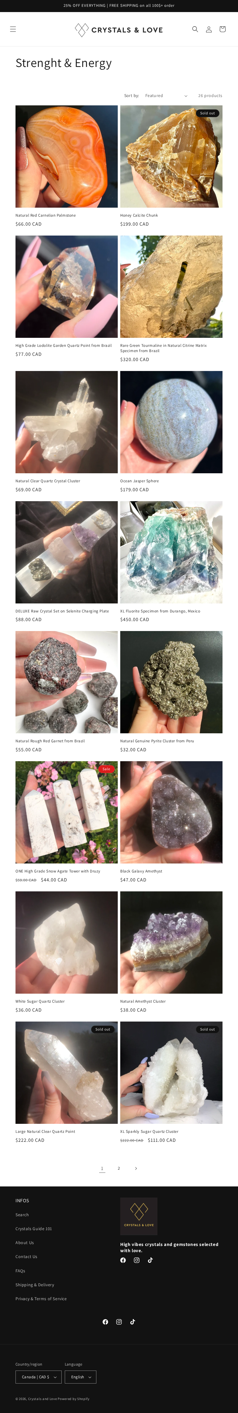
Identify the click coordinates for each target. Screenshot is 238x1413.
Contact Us (26, 1256)
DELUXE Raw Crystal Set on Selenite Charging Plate (62, 611)
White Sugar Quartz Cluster (40, 1001)
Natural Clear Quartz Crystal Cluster (47, 481)
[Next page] (136, 1168)
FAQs (20, 1271)
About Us (24, 1242)
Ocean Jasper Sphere (139, 481)
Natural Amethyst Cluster (142, 1001)
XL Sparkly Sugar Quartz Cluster (149, 1131)
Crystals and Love (42, 1399)
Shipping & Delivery (34, 1284)
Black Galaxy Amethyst (141, 871)
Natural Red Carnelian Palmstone (45, 215)
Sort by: (131, 95)
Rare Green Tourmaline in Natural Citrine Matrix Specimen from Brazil (163, 348)
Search (22, 1214)
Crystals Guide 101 (33, 1228)
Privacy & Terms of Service (41, 1298)
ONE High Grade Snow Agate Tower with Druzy (57, 871)
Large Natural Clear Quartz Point (45, 1131)
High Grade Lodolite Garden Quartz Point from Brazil (63, 345)
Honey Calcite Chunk (139, 215)
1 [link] (102, 1168)
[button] (13, 29)
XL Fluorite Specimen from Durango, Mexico (160, 611)
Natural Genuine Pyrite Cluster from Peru (157, 741)
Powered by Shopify (74, 1399)
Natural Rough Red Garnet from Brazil (50, 741)
